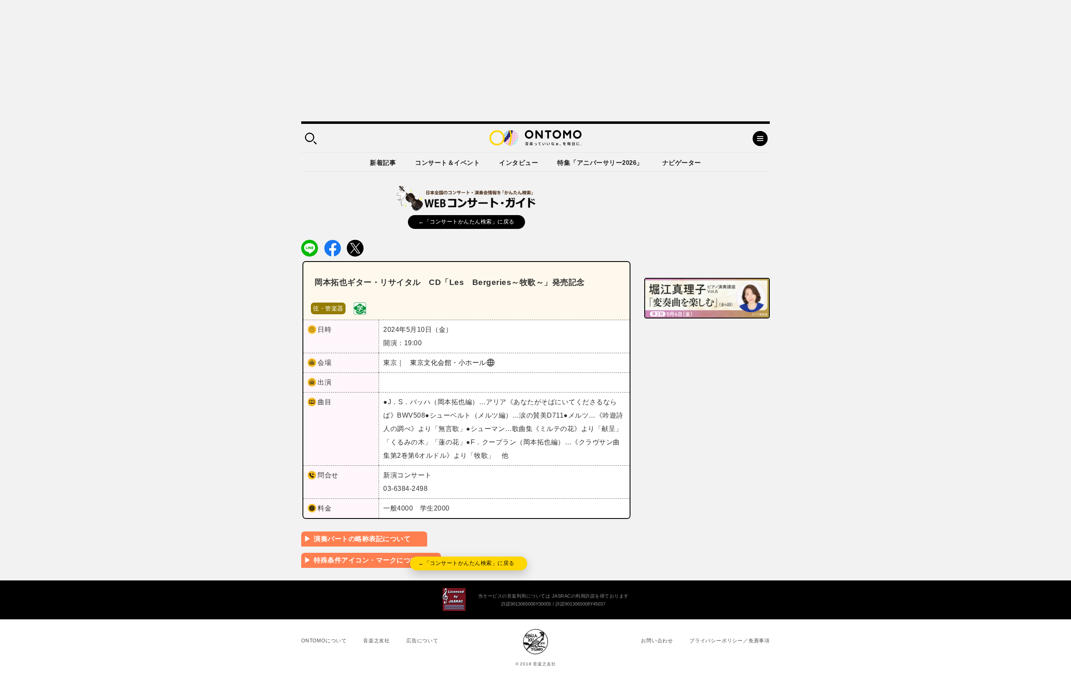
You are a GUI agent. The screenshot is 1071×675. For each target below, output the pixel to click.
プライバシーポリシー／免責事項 (729, 641)
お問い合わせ (657, 641)
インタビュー (518, 162)
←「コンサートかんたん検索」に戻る (466, 221)
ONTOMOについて (324, 641)
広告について (422, 641)
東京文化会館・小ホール (448, 362)
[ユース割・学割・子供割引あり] (360, 307)
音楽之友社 (376, 641)
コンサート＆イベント (447, 162)
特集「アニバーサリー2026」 (600, 162)
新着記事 (383, 162)
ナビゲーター (681, 162)
